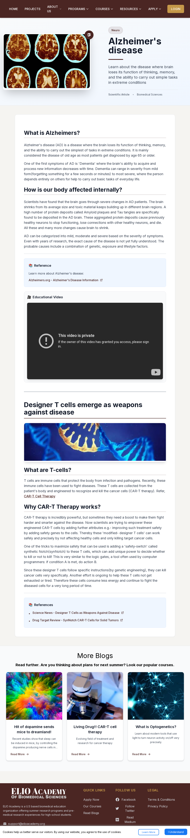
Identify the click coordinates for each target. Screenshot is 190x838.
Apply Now (91, 799)
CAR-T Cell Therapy (39, 496)
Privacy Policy (158, 806)
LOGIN (175, 9)
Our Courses (92, 806)
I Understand (176, 832)
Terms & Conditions (161, 799)
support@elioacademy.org (26, 824)
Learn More (148, 832)
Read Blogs (91, 813)
